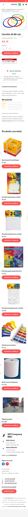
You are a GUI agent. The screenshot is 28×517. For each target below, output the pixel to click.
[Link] (23, 4)
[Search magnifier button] (26, 1)
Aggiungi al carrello (11, 53)
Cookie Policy (5, 471)
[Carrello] (26, 4)
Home (3, 9)
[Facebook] (3, 463)
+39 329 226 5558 (9, 479)
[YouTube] (7, 463)
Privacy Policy (6, 469)
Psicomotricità (6, 11)
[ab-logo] (14, 4)
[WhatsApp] (19, 4)
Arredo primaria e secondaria (15, 9)
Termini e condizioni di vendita (10, 473)
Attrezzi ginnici (15, 11)
